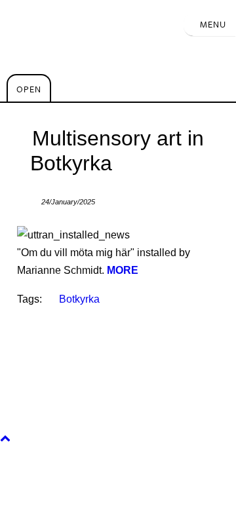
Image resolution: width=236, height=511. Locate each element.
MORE (122, 270)
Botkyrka (79, 299)
